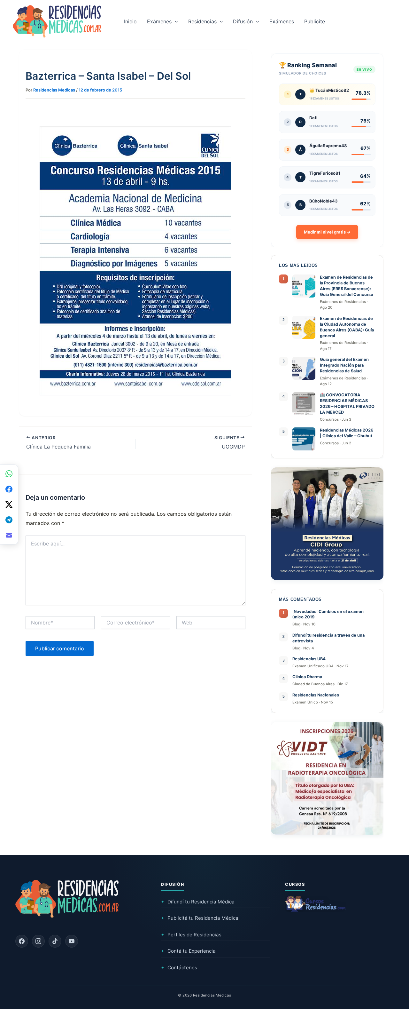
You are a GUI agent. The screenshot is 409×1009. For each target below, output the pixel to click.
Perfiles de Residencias (191, 935)
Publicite (314, 21)
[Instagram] (38, 941)
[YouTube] (71, 941)
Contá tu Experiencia (188, 951)
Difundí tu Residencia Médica (198, 902)
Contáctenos (179, 968)
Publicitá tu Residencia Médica (199, 918)
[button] (175, 21)
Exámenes (159, 21)
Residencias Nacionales (315, 695)
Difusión (243, 21)
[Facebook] (21, 941)
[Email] (9, 535)
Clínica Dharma (307, 676)
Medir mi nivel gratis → (327, 231)
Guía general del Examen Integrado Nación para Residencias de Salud (344, 365)
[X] (9, 504)
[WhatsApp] (9, 474)
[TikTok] (55, 941)
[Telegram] (9, 520)
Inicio (130, 21)
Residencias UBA (309, 658)
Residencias (202, 21)
